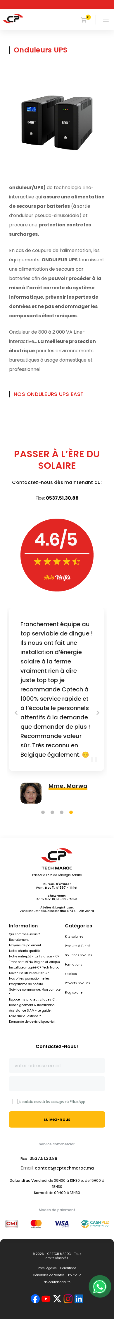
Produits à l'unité (77, 946)
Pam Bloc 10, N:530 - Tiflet (57, 899)
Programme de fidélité (26, 984)
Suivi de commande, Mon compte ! (35, 991)
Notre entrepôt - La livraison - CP (34, 956)
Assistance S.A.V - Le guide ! (30, 1010)
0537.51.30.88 (62, 498)
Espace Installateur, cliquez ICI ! (33, 999)
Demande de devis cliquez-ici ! (32, 1021)
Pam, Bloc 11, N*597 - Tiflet (56, 887)
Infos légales (47, 1268)
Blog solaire (73, 992)
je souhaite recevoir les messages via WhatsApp (52, 1102)
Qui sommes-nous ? (24, 934)
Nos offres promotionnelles (29, 978)
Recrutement (19, 940)
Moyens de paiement (25, 945)
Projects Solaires (77, 983)
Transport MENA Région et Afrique (34, 962)
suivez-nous (57, 1119)
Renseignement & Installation (32, 1005)
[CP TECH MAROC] (13, 18)
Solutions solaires (78, 955)
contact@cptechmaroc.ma (64, 1168)
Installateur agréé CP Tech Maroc (34, 967)
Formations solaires (73, 969)
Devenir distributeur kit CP (29, 973)
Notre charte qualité (24, 951)
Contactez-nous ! (57, 1046)
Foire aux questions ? (25, 1016)
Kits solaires (74, 936)
